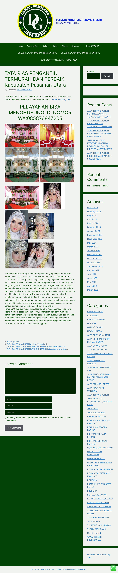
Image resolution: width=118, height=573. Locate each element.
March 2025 (92, 207)
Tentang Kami (32, 46)
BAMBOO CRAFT (95, 311)
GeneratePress (80, 569)
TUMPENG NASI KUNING (99, 525)
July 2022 (91, 274)
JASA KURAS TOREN (97, 350)
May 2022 (91, 282)
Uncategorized (13, 341)
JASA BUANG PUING (97, 346)
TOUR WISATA (94, 521)
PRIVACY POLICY (93, 46)
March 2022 (92, 290)
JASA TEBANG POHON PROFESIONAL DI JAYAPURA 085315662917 (99, 124)
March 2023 (92, 247)
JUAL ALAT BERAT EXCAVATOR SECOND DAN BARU (99, 402)
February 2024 (94, 227)
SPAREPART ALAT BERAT (99, 506)
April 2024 (92, 219)
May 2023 (92, 243)
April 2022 (92, 286)
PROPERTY (92, 491)
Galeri (45, 46)
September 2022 (95, 266)
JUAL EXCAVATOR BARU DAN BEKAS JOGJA (59, 60)
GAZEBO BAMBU (95, 327)
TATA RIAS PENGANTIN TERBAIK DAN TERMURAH (27, 344)
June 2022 (92, 278)
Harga (55, 46)
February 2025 (94, 211)
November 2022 (94, 258)
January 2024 (93, 231)
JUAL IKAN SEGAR (96, 412)
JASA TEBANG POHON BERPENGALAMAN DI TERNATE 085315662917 (99, 114)
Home (20, 46)
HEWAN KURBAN (95, 331)
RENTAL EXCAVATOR (97, 495)
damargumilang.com (61, 99)
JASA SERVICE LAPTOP (98, 384)
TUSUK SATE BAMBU (97, 529)
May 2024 (92, 215)
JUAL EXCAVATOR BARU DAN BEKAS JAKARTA (37, 53)
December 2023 (94, 235)
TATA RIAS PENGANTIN (98, 517)
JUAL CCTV (92, 408)
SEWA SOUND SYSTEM (98, 503)
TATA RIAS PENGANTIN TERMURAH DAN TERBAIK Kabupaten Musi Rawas (36, 346)
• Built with (53, 569)
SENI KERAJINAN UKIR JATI (100, 499)
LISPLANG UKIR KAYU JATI (100, 448)
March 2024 (92, 223)
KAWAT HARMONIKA (97, 416)
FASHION (91, 323)
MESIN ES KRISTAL (96, 458)
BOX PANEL (92, 315)
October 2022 (93, 262)
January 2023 (93, 251)
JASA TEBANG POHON (98, 395)
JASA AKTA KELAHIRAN (98, 335)
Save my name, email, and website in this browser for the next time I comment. (39, 419)
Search (90, 72)
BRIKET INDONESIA (96, 319)
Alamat (65, 46)
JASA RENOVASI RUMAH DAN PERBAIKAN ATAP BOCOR (99, 377)
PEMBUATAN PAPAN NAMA (100, 469)
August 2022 (93, 270)
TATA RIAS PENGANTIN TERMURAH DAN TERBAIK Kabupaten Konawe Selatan (37, 349)
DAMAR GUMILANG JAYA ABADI (79, 20)
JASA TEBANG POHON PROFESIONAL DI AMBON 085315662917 (99, 133)
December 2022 (94, 254)
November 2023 (94, 239)
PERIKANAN (92, 480)
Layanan (75, 46)
